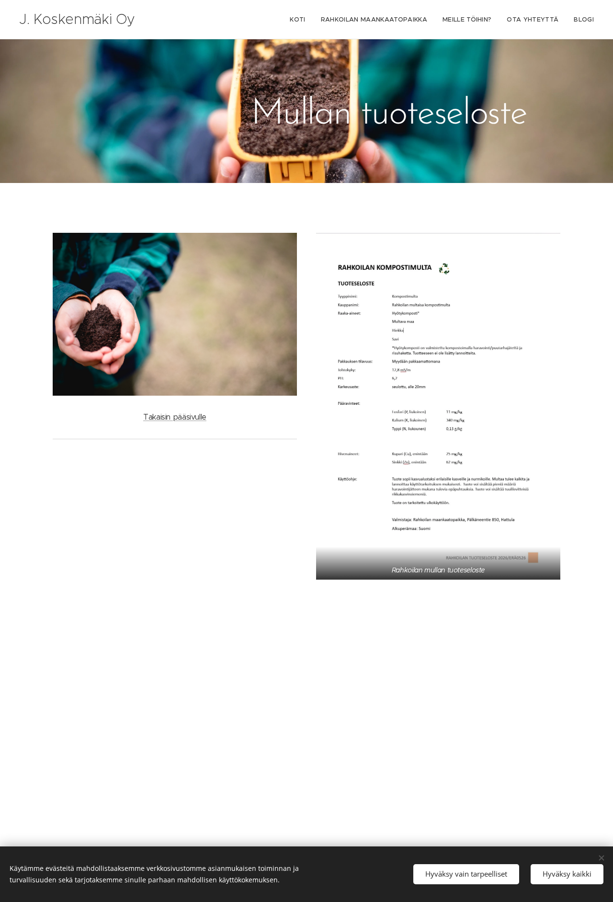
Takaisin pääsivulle (174, 417)
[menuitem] (300, 20)
